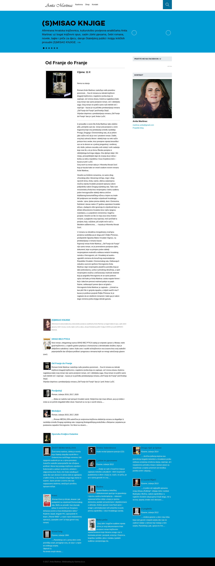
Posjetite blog (138, 128)
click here (169, 66)
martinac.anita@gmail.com (143, 125)
